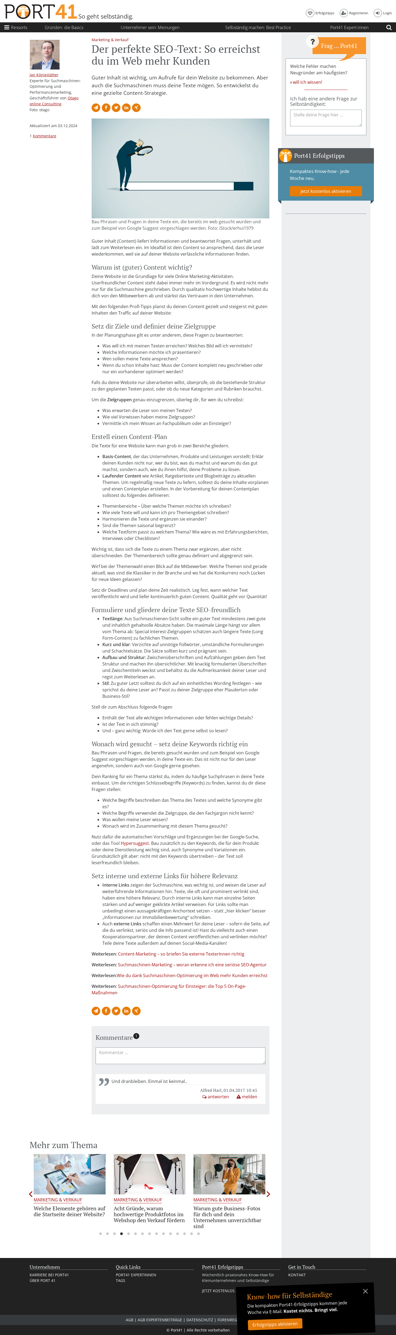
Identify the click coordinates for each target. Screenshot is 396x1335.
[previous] (31, 1194)
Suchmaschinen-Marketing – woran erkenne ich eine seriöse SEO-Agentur (192, 965)
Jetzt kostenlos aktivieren (326, 191)
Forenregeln (230, 1319)
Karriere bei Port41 (49, 1274)
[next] (268, 1194)
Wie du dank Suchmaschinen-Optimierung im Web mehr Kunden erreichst (192, 975)
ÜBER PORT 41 (42, 1280)
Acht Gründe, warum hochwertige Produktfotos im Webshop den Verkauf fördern (149, 1214)
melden (249, 1097)
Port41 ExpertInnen (136, 1274)
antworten (218, 1097)
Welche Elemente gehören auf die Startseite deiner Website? (69, 1211)
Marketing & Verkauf (58, 1200)
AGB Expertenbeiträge (160, 1319)
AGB (129, 1319)
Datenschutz (199, 1319)
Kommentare (44, 135)
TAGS (120, 1280)
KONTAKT (297, 1274)
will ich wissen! (307, 82)
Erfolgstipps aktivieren (275, 1324)
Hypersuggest (135, 843)
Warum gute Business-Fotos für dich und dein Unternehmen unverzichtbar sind (227, 1217)
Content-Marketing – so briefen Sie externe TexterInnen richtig (181, 954)
